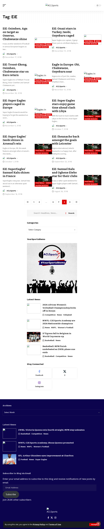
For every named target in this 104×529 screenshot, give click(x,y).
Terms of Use (55, 524)
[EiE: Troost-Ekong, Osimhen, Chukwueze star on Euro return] (43, 79)
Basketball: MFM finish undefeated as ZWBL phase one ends (59, 349)
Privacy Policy (39, 524)
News (48, 44)
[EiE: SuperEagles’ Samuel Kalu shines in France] (43, 181)
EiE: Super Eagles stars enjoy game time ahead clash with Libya (63, 106)
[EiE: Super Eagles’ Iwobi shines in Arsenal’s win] (43, 149)
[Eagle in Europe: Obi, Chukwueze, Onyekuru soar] (92, 77)
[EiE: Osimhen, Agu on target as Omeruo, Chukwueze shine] (43, 43)
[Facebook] (39, 373)
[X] (64, 373)
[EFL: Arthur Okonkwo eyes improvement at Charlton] (9, 459)
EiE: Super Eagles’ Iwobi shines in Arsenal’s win (14, 140)
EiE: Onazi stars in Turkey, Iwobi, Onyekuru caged (64, 32)
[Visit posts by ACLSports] (4, 54)
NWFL (53, 328)
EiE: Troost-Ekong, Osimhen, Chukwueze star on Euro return (16, 70)
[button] (94, 524)
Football (40, 44)
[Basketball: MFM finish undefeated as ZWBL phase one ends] (33, 350)
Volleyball (67, 315)
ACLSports (11, 54)
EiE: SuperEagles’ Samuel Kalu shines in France (16, 172)
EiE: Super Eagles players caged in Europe (14, 104)
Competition (50, 315)
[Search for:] (49, 213)
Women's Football (65, 328)
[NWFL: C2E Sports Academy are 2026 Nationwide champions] (33, 324)
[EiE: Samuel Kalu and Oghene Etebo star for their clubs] (92, 180)
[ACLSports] (52, 5)
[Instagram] (39, 384)
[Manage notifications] (98, 524)
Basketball (49, 340)
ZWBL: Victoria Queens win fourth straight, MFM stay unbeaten (51, 430)
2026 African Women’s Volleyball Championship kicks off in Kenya (59, 308)
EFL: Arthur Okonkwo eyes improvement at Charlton (46, 455)
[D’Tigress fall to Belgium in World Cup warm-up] (33, 337)
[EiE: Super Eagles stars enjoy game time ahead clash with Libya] (92, 115)
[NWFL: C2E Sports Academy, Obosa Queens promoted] (9, 446)
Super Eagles (42, 47)
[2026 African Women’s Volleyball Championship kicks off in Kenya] (33, 308)
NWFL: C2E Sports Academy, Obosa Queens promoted (46, 443)
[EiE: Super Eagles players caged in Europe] (43, 113)
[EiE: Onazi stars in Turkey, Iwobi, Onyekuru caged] (92, 40)
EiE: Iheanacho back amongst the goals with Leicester (65, 140)
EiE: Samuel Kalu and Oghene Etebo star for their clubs (64, 172)
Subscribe (11, 494)
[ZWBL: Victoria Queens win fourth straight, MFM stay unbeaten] (9, 433)
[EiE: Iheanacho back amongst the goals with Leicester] (92, 149)
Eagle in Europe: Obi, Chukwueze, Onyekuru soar (66, 68)
